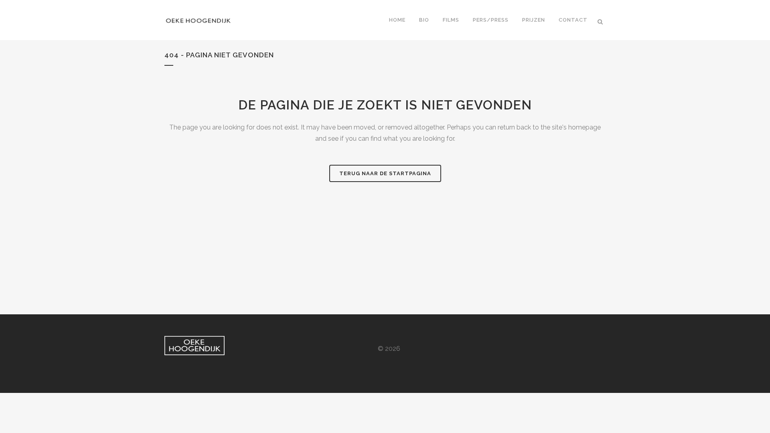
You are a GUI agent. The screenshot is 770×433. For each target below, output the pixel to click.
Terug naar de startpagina (385, 173)
